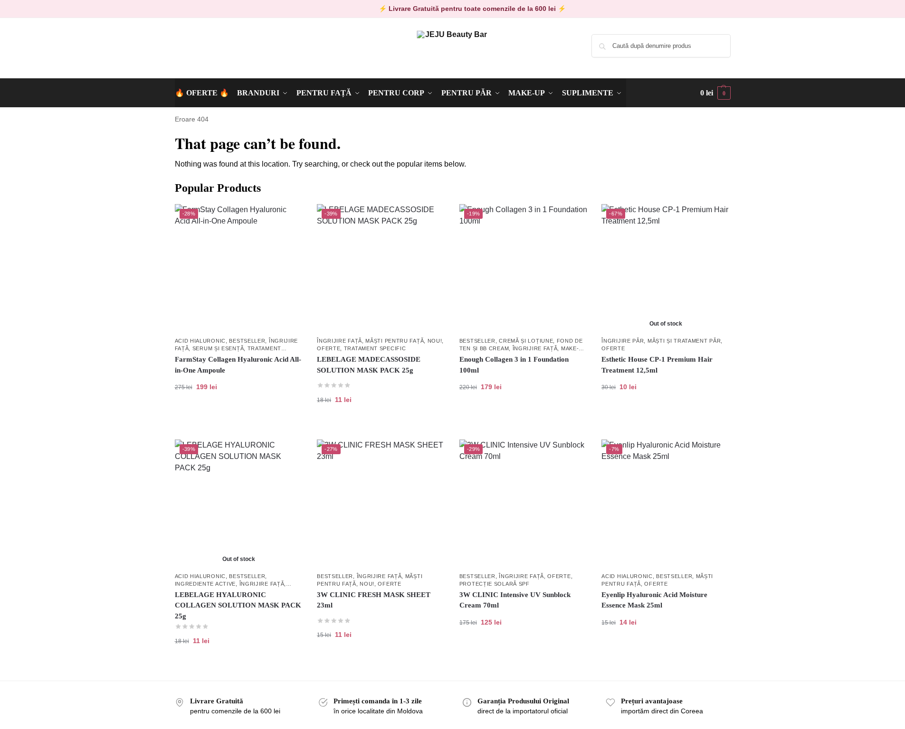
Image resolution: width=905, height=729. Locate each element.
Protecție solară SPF (494, 584)
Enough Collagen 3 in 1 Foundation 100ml (514, 364)
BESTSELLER (247, 341)
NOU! (435, 341)
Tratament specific (375, 348)
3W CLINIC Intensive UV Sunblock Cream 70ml (515, 600)
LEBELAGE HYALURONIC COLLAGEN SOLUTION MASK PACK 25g (238, 605)
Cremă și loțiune (526, 341)
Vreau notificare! (665, 416)
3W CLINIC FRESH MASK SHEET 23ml (373, 600)
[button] (715, 93)
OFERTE (328, 348)
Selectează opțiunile (523, 416)
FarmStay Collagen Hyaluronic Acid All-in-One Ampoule (238, 364)
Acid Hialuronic (200, 341)
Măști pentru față (394, 341)
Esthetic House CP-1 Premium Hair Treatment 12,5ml (657, 364)
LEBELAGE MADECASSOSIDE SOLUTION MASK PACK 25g (368, 364)
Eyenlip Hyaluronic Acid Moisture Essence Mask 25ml (654, 600)
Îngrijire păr (622, 341)
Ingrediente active (205, 584)
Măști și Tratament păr (684, 341)
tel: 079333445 (196, 53)
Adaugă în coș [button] (238, 416)
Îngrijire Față (339, 341)
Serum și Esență (218, 348)
